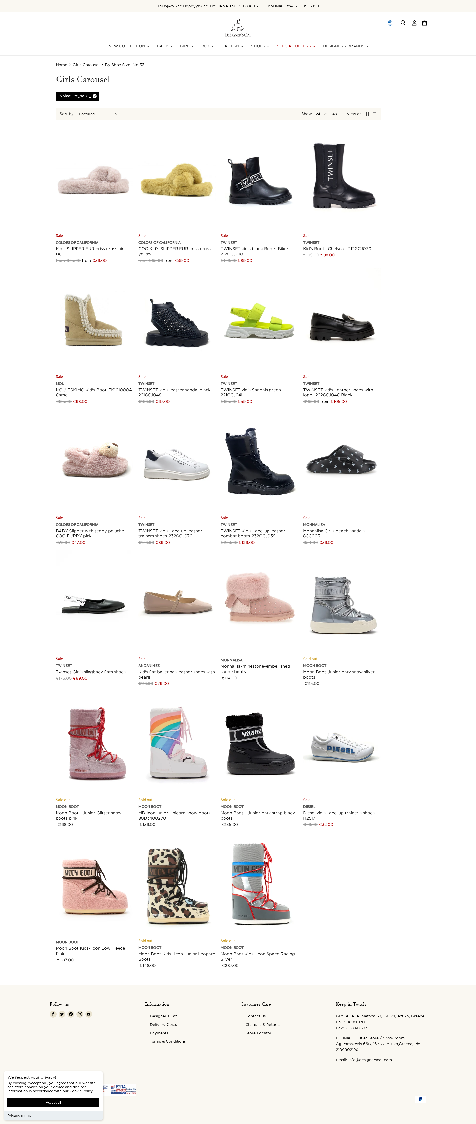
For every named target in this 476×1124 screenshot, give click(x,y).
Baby (163, 46)
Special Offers (294, 46)
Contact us (255, 1016)
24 (318, 114)
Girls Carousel (86, 64)
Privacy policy (19, 1115)
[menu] (390, 23)
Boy (206, 46)
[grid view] (367, 114)
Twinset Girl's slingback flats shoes (91, 671)
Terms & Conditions (168, 1041)
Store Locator (258, 1033)
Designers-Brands (344, 46)
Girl (185, 46)
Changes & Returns (262, 1024)
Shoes (258, 46)
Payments (159, 1033)
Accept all (53, 1102)
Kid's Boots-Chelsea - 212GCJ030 (337, 248)
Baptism (231, 46)
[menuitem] (390, 23)
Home (61, 64)
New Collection (127, 46)
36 (326, 114)
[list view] (374, 114)
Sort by (67, 114)
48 (334, 114)
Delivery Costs (163, 1024)
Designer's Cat (163, 1016)
